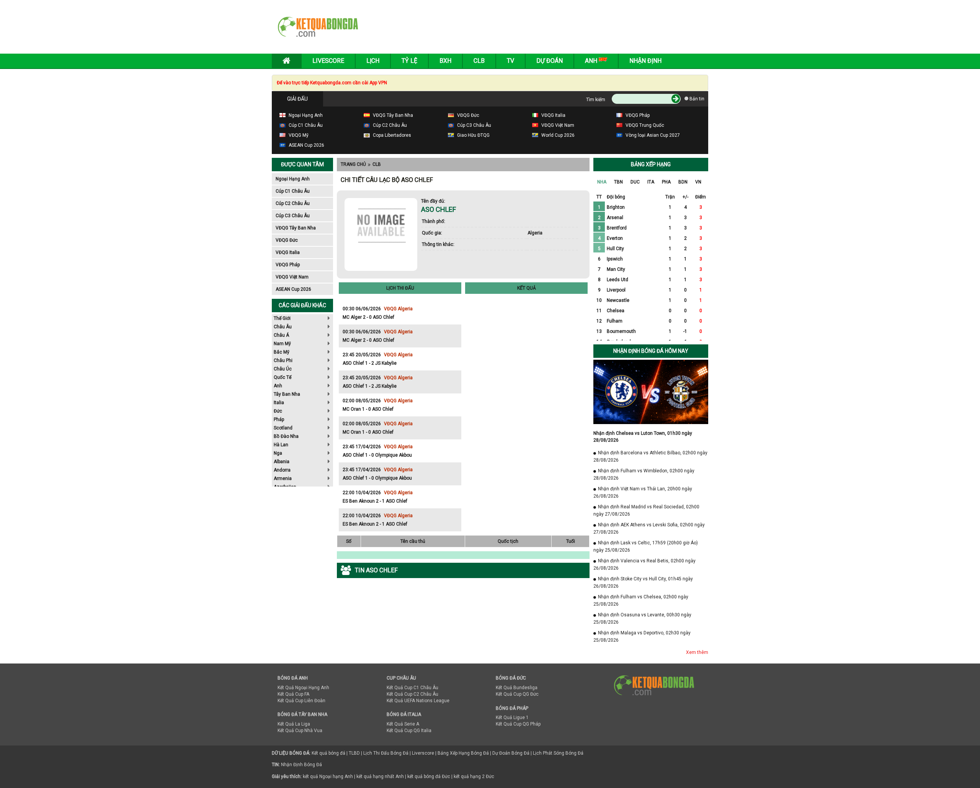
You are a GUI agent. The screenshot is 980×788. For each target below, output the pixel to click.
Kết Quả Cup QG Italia (409, 730)
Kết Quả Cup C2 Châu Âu (412, 694)
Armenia (283, 478)
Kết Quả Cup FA (293, 694)
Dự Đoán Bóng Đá (510, 753)
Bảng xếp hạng (651, 164)
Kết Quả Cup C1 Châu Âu (412, 687)
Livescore (328, 60)
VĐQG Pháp (288, 264)
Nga (278, 453)
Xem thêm (697, 652)
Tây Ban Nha (287, 394)
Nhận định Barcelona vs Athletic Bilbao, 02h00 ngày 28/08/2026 (650, 456)
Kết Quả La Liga (294, 724)
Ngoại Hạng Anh (293, 179)
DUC (635, 182)
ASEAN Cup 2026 (293, 289)
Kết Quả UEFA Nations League (418, 700)
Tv (510, 60)
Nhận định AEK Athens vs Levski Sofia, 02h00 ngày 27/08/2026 (649, 528)
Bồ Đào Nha (286, 436)
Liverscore (423, 753)
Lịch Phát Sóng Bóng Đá (558, 753)
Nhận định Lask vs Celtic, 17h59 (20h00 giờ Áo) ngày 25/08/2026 (645, 546)
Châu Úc (283, 369)
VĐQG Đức (287, 240)
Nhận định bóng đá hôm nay (650, 351)
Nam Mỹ (282, 343)
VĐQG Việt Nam (292, 277)
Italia (279, 402)
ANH (592, 60)
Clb (479, 60)
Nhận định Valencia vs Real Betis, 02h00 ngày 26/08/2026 (644, 564)
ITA (650, 182)
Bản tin (696, 99)
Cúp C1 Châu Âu (293, 191)
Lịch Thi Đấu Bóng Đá (385, 753)
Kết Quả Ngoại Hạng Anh (303, 687)
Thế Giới (282, 318)
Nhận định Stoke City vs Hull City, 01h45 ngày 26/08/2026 (643, 582)
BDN (683, 182)
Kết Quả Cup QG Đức (517, 694)
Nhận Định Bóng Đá (301, 764)
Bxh (445, 60)
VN (698, 182)
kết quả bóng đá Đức (428, 776)
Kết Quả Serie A (403, 724)
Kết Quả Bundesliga (516, 687)
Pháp (279, 419)
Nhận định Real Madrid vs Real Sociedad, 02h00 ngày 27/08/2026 (646, 510)
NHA (601, 182)
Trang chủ (353, 164)
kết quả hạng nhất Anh (380, 776)
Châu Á (281, 335)
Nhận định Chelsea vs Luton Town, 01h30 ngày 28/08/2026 (642, 437)
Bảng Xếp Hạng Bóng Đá (463, 753)
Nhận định (645, 60)
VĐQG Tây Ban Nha (296, 228)
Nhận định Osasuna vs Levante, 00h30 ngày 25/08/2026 (642, 618)
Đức (278, 411)
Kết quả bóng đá (328, 753)
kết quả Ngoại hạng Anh (328, 776)
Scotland (283, 428)
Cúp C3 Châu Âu (293, 215)
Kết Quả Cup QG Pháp (518, 724)
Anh (278, 385)
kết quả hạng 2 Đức (474, 776)
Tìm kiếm (595, 99)
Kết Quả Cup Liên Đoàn (301, 700)
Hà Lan (281, 444)
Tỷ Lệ (409, 60)
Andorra (282, 470)
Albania (281, 461)
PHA (666, 182)
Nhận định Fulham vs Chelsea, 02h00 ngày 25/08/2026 (640, 600)
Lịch (372, 60)
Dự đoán (549, 60)
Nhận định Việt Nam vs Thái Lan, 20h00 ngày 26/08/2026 (642, 492)
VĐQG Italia (288, 252)
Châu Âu (283, 326)
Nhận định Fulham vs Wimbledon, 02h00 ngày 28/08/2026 (643, 474)
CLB (376, 164)
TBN (618, 182)
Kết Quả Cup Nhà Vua (300, 730)
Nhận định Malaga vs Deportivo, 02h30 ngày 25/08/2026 (642, 636)
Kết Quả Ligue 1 (512, 717)
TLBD (354, 753)
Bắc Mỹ (281, 352)
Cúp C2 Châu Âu (293, 203)
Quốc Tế (282, 377)
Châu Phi (283, 360)
